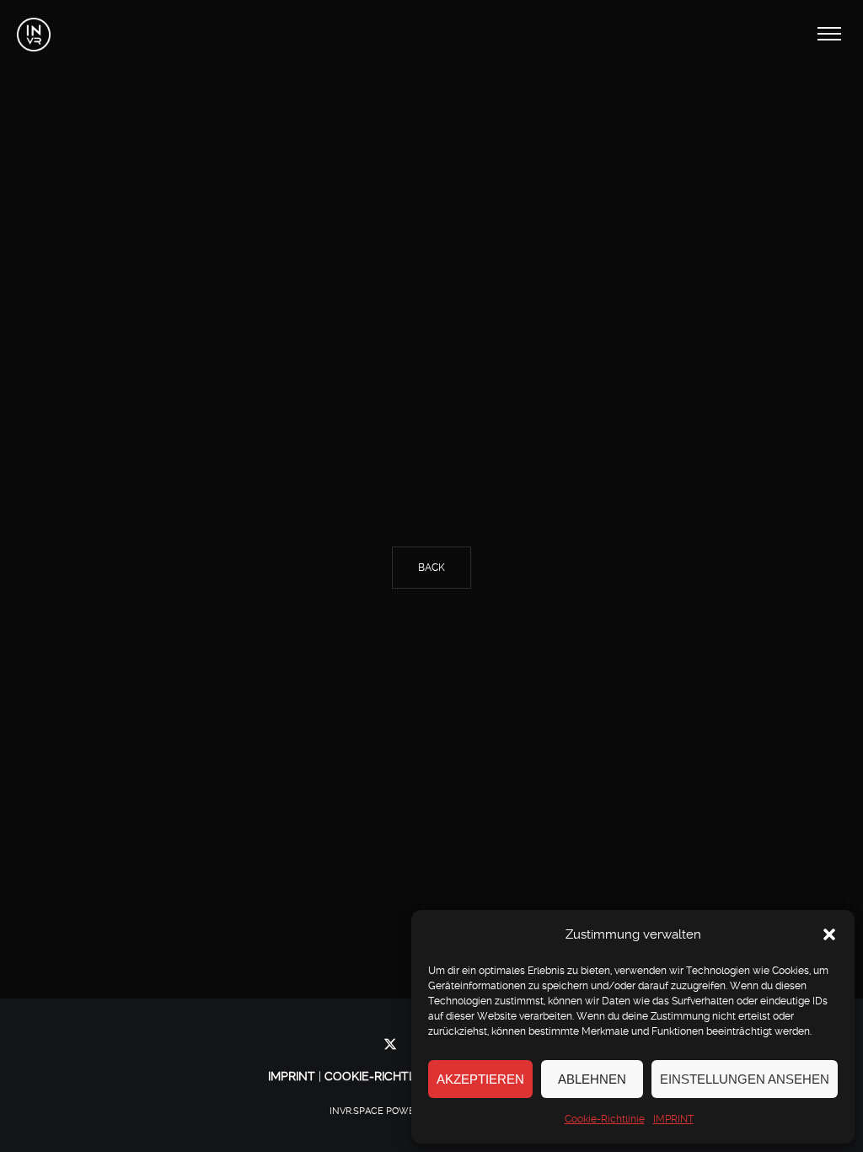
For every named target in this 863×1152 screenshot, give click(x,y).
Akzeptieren (480, 1079)
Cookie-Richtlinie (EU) (394, 1076)
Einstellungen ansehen (744, 1079)
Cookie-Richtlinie (605, 1119)
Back (431, 567)
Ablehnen (592, 1079)
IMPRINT (673, 1119)
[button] (829, 934)
